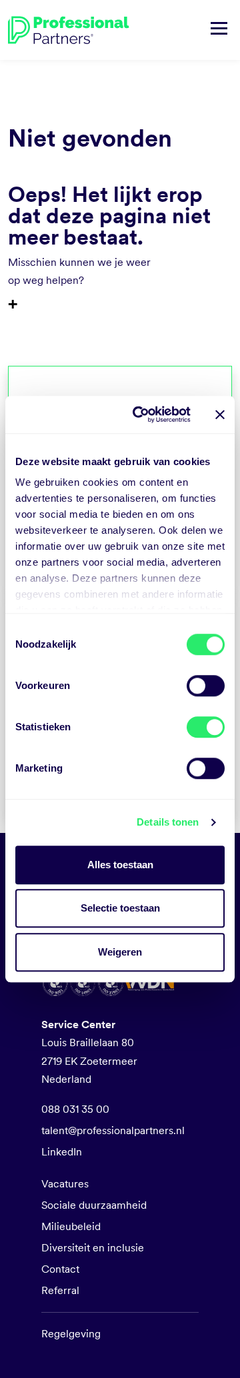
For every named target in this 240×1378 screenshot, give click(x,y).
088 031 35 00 (75, 1109)
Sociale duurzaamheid (94, 1205)
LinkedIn (61, 1151)
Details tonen (168, 822)
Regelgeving (71, 1333)
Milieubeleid (71, 1226)
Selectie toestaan (120, 908)
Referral (60, 1290)
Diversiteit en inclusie (92, 1247)
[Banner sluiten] (220, 414)
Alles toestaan (120, 864)
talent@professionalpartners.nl (113, 1130)
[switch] (206, 685)
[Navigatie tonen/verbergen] (219, 30)
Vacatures (65, 1183)
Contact (60, 1269)
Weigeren (120, 952)
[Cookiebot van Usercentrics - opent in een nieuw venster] (141, 414)
